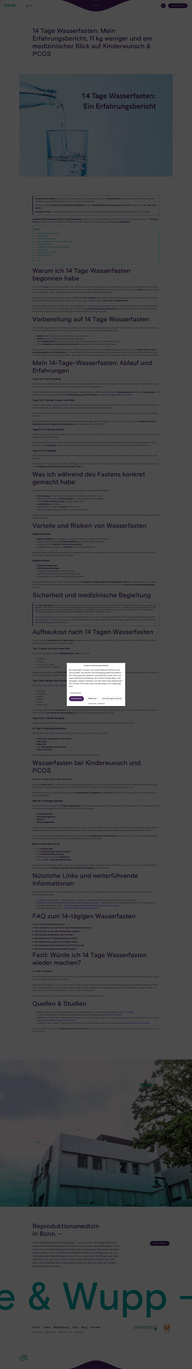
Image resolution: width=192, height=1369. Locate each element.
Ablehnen (92, 698)
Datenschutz (92, 703)
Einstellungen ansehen (112, 698)
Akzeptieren (76, 698)
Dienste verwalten (75, 693)
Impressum (101, 703)
